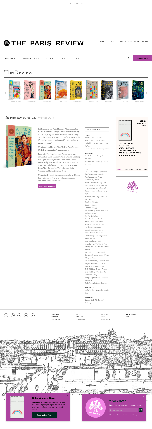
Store (137, 41)
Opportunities (130, 314)
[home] (44, 44)
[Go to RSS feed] (33, 315)
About (77, 58)
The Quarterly (29, 58)
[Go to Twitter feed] (19, 315)
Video (127, 317)
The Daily (9, 58)
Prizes (103, 317)
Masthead (104, 314)
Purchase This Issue (47, 186)
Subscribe (142, 58)
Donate (112, 41)
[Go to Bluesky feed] (26, 315)
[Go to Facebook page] (13, 315)
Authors (50, 58)
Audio (64, 58)
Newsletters (126, 41)
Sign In (145, 41)
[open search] (128, 58)
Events (103, 41)
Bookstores (105, 319)
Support (55, 317)
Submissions (80, 319)
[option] (14, 91)
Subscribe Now (44, 415)
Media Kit (79, 317)
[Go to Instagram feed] (6, 315)
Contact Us (56, 319)
